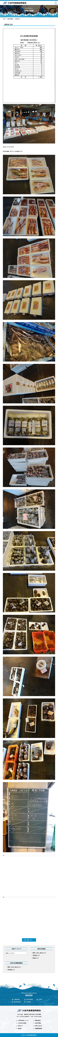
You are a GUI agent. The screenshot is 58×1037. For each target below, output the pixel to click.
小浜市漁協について (23, 1020)
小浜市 (40, 999)
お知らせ (20, 1026)
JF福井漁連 (17, 999)
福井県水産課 (17, 1002)
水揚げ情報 (10, 19)
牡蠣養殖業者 (38, 1028)
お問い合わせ (38, 1026)
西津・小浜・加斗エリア (39, 953)
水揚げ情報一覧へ (28, 940)
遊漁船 (19, 1028)
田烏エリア (36, 958)
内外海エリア (36, 955)
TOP (4, 19)
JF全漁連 (28, 1002)
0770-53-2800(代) (24, 1016)
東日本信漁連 (29, 999)
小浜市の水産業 (22, 1023)
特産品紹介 (38, 1020)
